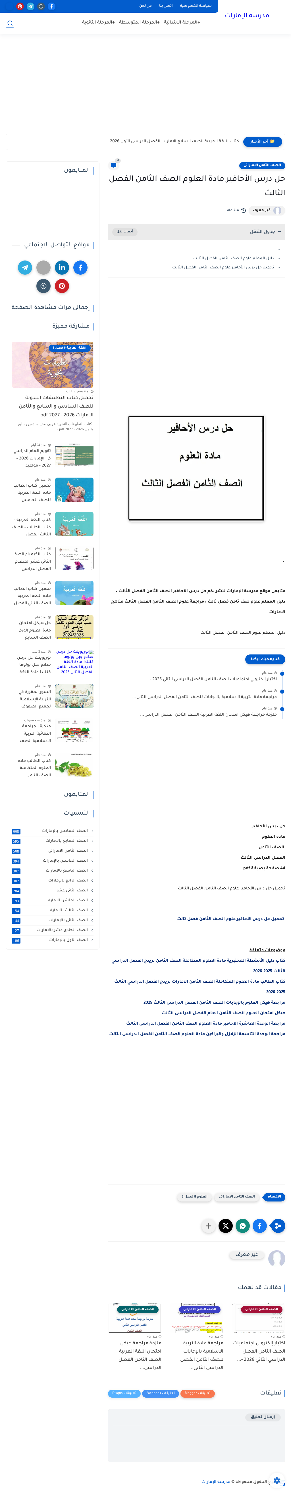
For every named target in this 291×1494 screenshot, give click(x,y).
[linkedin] (62, 267)
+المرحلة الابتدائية (182, 22)
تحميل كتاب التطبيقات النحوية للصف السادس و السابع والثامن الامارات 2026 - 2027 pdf (56, 407)
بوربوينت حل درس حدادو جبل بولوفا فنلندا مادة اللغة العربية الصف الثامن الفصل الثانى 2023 (31, 666)
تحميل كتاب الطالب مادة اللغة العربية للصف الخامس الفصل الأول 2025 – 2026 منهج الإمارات (32, 494)
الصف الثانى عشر (51, 891)
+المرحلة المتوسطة (139, 22)
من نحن (145, 6)
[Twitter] (43, 267)
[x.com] (9, 6)
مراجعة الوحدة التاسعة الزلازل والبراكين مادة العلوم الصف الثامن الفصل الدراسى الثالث (197, 1034)
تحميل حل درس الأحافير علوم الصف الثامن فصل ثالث (231, 919)
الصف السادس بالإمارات (51, 831)
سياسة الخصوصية (196, 6)
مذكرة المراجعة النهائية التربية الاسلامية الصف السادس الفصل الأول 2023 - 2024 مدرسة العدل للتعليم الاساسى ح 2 (32, 734)
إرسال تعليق (263, 1417)
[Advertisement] (145, 90)
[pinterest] (20, 6)
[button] (260, 1226)
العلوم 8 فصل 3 (194, 1197)
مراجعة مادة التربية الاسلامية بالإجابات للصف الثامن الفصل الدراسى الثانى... (204, 697)
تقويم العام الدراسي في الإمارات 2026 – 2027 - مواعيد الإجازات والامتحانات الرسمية (32, 459)
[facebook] (51, 6)
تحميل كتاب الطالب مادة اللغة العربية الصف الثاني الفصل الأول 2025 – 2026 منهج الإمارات (32, 597)
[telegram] (30, 6)
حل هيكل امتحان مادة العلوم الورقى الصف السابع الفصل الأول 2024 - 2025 (32, 631)
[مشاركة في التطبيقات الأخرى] (208, 1226)
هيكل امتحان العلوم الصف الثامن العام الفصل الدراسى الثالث (223, 1013)
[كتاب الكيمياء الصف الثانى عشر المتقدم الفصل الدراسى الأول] (74, 558)
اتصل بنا (166, 6)
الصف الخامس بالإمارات (51, 861)
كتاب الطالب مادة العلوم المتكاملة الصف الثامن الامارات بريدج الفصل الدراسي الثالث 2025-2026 (34, 769)
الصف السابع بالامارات (51, 841)
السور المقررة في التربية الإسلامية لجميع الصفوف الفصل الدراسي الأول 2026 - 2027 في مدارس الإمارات (31, 700)
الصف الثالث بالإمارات (51, 910)
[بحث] (10, 23)
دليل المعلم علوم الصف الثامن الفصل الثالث (233, 259)
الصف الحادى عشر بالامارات (51, 930)
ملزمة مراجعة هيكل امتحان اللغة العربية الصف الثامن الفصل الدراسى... (208, 715)
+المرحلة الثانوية (98, 22)
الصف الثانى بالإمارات (51, 920)
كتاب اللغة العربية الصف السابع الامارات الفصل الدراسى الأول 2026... (172, 141)
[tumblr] (41, 6)
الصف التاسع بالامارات (51, 871)
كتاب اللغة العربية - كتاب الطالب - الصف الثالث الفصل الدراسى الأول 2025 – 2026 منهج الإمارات (31, 528)
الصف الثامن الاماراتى (262, 166)
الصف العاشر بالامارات (51, 900)
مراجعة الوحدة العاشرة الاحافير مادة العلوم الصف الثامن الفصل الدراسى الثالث (205, 1024)
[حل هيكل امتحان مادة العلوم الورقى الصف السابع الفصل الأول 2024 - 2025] (74, 627)
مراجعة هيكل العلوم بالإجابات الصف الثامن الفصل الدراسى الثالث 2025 (214, 1003)
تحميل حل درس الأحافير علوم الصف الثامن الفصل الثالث (222, 268)
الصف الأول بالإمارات (51, 940)
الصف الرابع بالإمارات (51, 881)
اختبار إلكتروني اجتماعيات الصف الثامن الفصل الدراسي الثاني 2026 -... (211, 679)
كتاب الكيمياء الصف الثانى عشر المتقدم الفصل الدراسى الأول (32, 562)
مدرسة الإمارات (247, 16)
